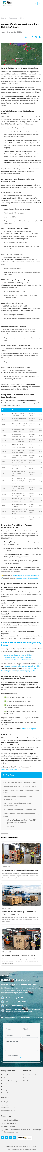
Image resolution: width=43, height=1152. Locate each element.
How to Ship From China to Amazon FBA (26, 576)
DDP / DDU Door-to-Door (9, 1108)
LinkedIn (6, 1137)
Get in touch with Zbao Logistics (12, 769)
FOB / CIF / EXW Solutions (9, 1111)
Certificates (26, 1078)
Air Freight (4, 1105)
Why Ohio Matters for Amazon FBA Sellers (19, 782)
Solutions (4, 1078)
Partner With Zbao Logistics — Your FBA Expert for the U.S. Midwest (21, 821)
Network (25, 1081)
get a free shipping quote (26, 671)
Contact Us (4, 1093)
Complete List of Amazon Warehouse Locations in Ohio (17, 797)
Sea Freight (4, 1102)
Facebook (2, 1137)
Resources (4, 1087)
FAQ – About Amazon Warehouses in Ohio (19, 810)
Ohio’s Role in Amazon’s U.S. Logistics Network (20, 786)
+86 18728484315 (20, 1002)
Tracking (4, 1090)
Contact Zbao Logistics (28, 729)
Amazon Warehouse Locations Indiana (17, 657)
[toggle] (39, 3)
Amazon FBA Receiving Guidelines (27, 578)
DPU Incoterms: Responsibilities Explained (20, 870)
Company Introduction (30, 1075)
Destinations (5, 1084)
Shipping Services (7, 1075)
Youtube (10, 1137)
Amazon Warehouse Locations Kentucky (18, 660)
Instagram (14, 1137)
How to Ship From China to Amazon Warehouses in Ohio (17, 804)
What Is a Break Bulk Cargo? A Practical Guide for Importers (19, 913)
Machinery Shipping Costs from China (18, 955)
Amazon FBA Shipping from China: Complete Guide (22, 666)
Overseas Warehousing (9, 1081)
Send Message (13, 1055)
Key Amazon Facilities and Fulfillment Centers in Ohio (21, 791)
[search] (35, 3)
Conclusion (10, 826)
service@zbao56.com (19, 998)
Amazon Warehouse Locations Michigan (18, 655)
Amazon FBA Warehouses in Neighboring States (19, 814)
